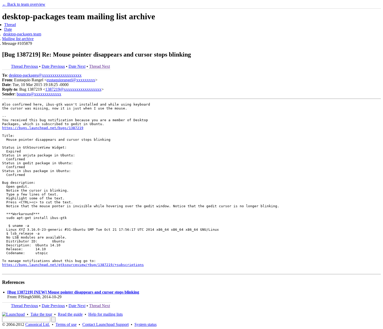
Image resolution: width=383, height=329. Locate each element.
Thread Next (99, 66)
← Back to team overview (23, 4)
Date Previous (53, 66)
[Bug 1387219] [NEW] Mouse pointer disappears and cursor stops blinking (73, 292)
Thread (10, 24)
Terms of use (66, 324)
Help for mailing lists (105, 314)
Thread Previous (24, 66)
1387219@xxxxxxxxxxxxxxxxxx (73, 89)
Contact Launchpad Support (105, 324)
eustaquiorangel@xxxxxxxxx (71, 80)
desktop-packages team (22, 34)
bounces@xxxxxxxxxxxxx (39, 94)
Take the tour (41, 314)
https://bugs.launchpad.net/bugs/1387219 (42, 128)
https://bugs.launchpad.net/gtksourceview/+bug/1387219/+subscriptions (73, 265)
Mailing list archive (18, 38)
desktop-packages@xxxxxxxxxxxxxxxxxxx (45, 75)
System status (145, 324)
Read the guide (70, 314)
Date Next (77, 66)
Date (8, 29)
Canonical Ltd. (37, 324)
